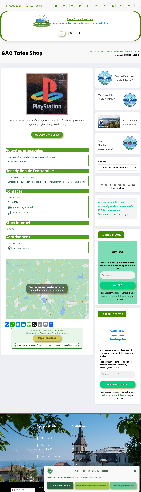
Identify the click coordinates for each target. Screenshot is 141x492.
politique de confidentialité (115, 296)
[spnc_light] (80, 33)
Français (19, 489)
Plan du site (47, 438)
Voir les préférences (123, 485)
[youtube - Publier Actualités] (72, 5)
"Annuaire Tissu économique (113, 214)
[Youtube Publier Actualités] (120, 184)
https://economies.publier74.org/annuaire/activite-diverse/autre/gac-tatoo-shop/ (47, 345)
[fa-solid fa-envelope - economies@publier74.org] (64, 5)
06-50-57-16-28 (20, 212)
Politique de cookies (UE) (54, 456)
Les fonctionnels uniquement (91, 485)
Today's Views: (79, 444)
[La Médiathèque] (106, 184)
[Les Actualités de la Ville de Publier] (133, 184)
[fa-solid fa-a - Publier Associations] (104, 5)
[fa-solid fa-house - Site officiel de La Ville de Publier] (80, 5)
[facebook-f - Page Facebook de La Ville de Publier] (121, 5)
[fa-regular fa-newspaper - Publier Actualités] (113, 5)
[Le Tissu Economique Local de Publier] (129, 184)
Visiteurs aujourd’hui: (82, 452)
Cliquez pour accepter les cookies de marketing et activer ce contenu (47, 288)
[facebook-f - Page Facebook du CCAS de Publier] (129, 5)
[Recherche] (71, 33)
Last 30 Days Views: (82, 459)
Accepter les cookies (60, 485)
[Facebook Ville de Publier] (115, 184)
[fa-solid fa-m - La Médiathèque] (88, 5)
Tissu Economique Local (80, 19)
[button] (135, 471)
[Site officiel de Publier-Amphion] (102, 184)
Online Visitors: (79, 436)
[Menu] (61, 33)
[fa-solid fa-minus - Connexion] (137, 5)
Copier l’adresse (47, 337)
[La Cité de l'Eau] (111, 184)
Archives (102, 161)
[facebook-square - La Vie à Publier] (56, 5)
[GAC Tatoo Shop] (47, 93)
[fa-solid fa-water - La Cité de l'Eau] (96, 5)
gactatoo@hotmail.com (25, 207)
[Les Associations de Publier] (124, 184)
